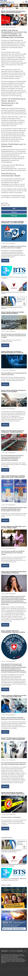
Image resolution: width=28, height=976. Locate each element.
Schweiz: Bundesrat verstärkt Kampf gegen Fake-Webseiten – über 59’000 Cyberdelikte (12, 222)
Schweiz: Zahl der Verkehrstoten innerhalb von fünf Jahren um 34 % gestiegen (13, 391)
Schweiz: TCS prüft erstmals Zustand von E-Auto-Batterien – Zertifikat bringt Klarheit (12, 431)
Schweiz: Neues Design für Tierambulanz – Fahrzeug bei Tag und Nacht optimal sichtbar (13, 793)
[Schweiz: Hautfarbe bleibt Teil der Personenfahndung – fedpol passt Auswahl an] (14, 646)
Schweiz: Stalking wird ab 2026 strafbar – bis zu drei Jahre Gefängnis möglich (13, 527)
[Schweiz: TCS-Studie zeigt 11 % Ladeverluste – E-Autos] (14, 749)
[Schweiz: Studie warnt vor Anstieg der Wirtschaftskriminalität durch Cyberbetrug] (14, 361)
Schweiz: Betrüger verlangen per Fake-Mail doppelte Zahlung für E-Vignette (12, 312)
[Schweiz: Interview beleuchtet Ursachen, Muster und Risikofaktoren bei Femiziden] (14, 583)
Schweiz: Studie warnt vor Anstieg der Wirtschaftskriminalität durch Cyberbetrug (12, 352)
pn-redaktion (11, 27)
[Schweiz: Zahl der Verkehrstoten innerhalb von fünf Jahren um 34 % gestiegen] (14, 400)
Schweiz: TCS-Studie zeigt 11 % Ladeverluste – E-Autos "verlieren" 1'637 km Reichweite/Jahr (13, 738)
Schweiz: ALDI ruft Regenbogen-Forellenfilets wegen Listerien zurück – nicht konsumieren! (13, 476)
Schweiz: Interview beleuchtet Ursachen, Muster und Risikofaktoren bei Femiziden (13, 572)
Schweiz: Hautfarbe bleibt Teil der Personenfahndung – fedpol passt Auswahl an (13, 631)
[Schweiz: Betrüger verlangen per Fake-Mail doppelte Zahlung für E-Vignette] (14, 322)
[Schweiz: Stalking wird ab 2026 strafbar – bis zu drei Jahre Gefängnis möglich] (14, 538)
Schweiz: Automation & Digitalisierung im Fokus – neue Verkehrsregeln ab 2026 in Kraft (13, 696)
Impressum (4, 950)
